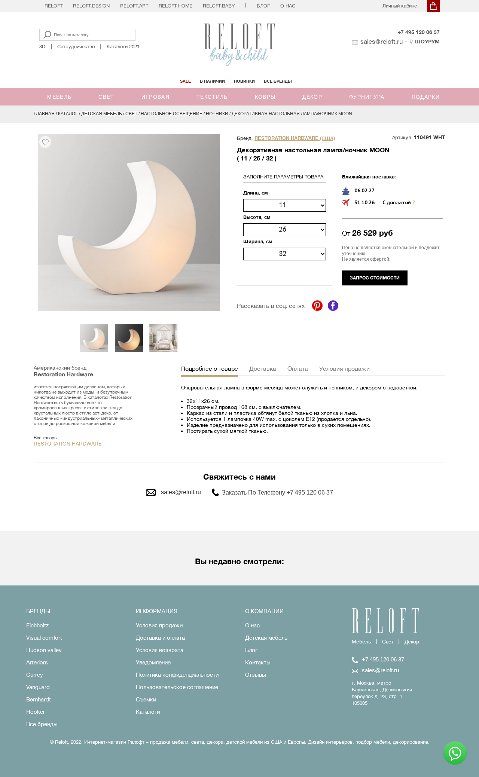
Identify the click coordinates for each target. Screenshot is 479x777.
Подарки (426, 97)
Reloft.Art (134, 6)
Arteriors (37, 662)
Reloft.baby (219, 6)
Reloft (53, 6)
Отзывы (255, 675)
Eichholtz (37, 625)
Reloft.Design (91, 6)
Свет (106, 97)
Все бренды (42, 724)
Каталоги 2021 (123, 46)
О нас (287, 6)
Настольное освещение (171, 113)
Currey (34, 675)
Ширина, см (257, 241)
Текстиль (212, 97)
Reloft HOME (175, 6)
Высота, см (257, 217)
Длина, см (255, 193)
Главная (44, 113)
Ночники (217, 113)
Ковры (265, 97)
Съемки (146, 699)
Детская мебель (101, 113)
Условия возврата (159, 650)
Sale (185, 81)
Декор (312, 97)
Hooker (35, 712)
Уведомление (153, 662)
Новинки (244, 81)
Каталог (68, 113)
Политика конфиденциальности (177, 675)
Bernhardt (38, 699)
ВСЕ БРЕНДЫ (278, 81)
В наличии (212, 81)
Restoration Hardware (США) (294, 138)
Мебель (59, 97)
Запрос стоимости (375, 278)
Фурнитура (367, 97)
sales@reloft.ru (381, 41)
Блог (263, 6)
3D (42, 46)
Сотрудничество (76, 46)
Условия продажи (159, 625)
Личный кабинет (400, 6)
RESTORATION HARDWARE (68, 444)
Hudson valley (44, 650)
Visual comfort (44, 637)
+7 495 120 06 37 (419, 32)
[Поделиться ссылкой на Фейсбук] (333, 305)
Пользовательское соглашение (177, 687)
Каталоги (148, 712)
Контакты (258, 662)
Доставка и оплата (160, 637)
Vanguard (38, 687)
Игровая (155, 97)
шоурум (427, 41)
